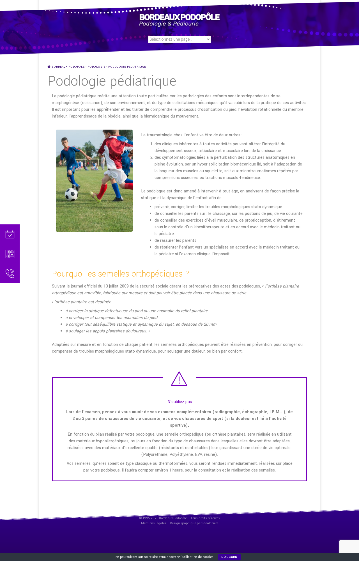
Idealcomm (210, 523)
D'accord (229, 557)
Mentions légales (153, 523)
